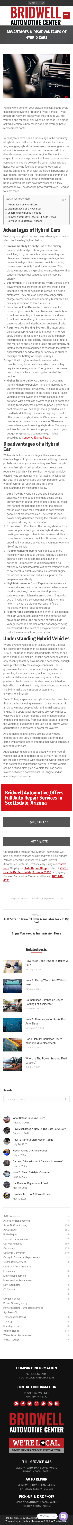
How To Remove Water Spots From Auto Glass (46, 1021)
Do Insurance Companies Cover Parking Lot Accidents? (44, 1002)
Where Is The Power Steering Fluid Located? (46, 1060)
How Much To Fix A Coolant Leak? (32, 1194)
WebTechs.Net (60, 1521)
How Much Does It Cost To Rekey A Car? (46, 963)
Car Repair (25, 898)
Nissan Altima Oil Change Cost (30, 1150)
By (36, 898)
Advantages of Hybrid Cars (23, 204)
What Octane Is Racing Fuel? (29, 1118)
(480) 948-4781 (39, 822)
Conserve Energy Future (36, 437)
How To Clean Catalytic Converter (31, 1172)
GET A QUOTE (39, 841)
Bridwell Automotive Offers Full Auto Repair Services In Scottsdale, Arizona (32, 219)
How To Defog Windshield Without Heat (45, 982)
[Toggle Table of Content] (62, 200)
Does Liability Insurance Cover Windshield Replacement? (43, 1041)
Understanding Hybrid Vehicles (24, 212)
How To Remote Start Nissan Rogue (33, 1139)
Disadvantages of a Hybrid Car (25, 208)
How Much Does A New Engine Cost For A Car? (39, 1128)
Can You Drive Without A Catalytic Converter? (38, 1161)
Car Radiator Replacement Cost (30, 1183)
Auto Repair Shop (35, 868)
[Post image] (12, 966)
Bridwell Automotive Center (33, 1518)
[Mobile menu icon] (66, 15)
